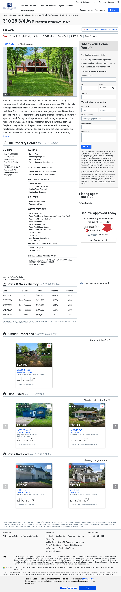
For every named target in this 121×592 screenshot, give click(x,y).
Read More (7, 136)
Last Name (103, 107)
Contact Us (60, 536)
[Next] (115, 426)
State (101, 84)
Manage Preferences (68, 588)
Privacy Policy (51, 539)
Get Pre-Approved (98, 240)
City (83, 84)
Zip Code (85, 94)
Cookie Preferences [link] (53, 551)
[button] (113, 10)
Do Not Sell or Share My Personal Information (65, 542)
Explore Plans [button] (18, 569)
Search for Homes (29, 5)
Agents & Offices (66, 5)
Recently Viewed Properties (92, 10)
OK (87, 588)
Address (87, 76)
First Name (85, 107)
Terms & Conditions (53, 545)
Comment (85, 131)
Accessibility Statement (73, 545)
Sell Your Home (47, 5)
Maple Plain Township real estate (23, 526)
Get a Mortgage (27, 10)
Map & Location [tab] (26, 44)
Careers (111, 2)
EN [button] (118, 2)
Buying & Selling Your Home (86, 2)
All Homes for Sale (10, 536)
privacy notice (88, 579)
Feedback (49, 536)
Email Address (87, 115)
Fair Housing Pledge (66, 548)
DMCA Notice (51, 548)
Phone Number (87, 123)
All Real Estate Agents (29, 536)
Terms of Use (103, 182)
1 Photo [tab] (10, 44)
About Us (102, 2)
